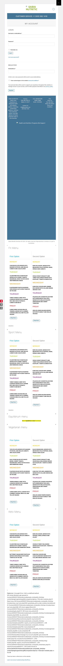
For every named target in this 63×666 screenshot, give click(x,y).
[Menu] (9, 9)
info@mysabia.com (25, 107)
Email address (14, 68)
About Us (49, 100)
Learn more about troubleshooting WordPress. (19, 660)
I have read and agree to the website (24, 80)
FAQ (50, 98)
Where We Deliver (49, 103)
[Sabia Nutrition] (31, 9)
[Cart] (53, 9)
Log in (10, 53)
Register (11, 90)
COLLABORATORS (37, 98)
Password (13, 41)
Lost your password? (13, 57)
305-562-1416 (25, 108)
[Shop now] (1, 301)
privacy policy (49, 86)
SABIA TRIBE (37, 100)
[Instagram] (1, 308)
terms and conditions (33, 80)
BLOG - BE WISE (37, 102)
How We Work (49, 102)
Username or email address (17, 33)
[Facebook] (1, 304)
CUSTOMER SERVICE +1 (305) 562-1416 (31, 16)
